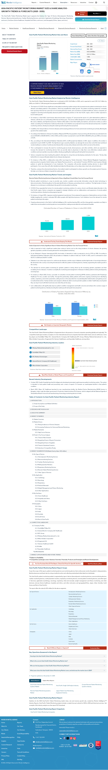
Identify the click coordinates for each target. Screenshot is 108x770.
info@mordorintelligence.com (44, 742)
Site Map (19, 759)
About (55, 2)
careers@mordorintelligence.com (68, 731)
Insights (3, 741)
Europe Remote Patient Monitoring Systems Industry (92, 685)
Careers (3, 752)
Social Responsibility (23, 733)
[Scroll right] (105, 28)
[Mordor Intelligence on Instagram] (74, 738)
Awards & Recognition (8, 737)
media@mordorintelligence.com (45, 748)
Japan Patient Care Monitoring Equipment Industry (64, 692)
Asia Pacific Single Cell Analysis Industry (67, 685)
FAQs (18, 737)
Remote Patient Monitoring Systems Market (40, 692)
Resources (74, 2)
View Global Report (78, 35)
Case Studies (21, 741)
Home (3, 722)
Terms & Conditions (23, 752)
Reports (34, 2)
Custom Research (44, 2)
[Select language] (96, 2)
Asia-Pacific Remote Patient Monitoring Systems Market (41, 685)
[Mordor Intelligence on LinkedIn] (60, 738)
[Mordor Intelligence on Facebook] (64, 738)
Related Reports (35, 680)
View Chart (37, 92)
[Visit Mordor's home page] (11, 2)
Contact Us (20, 745)
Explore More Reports (48, 680)
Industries (83, 2)
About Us (4, 726)
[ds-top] (91, 19)
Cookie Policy (21, 756)
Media (3, 733)
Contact (91, 2)
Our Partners (21, 730)
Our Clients (4, 730)
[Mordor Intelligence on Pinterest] (71, 738)
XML (2, 759)
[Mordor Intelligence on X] (67, 738)
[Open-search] (104, 2)
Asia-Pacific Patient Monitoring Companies (43, 712)
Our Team (20, 726)
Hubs (18, 748)
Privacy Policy (5, 756)
